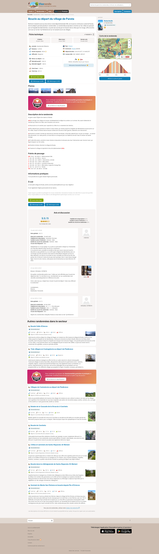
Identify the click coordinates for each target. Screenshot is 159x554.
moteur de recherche (72, 508)
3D (126, 57)
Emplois (30, 533)
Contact (30, 542)
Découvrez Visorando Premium (77, 65)
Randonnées (41, 11)
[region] (115, 48)
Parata (74, 48)
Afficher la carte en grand (115, 78)
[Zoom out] (129, 43)
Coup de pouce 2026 (33, 540)
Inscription (118, 11)
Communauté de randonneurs (36, 546)
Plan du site (31, 530)
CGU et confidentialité (34, 527)
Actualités (30, 537)
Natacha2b (108, 21)
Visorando (30, 14)
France (70, 46)
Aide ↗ (50, 11)
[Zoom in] (129, 40)
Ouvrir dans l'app (38, 77)
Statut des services (74, 550)
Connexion (127, 11)
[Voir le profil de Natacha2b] (100, 25)
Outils (30, 11)
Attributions (101, 58)
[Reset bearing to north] (129, 46)
